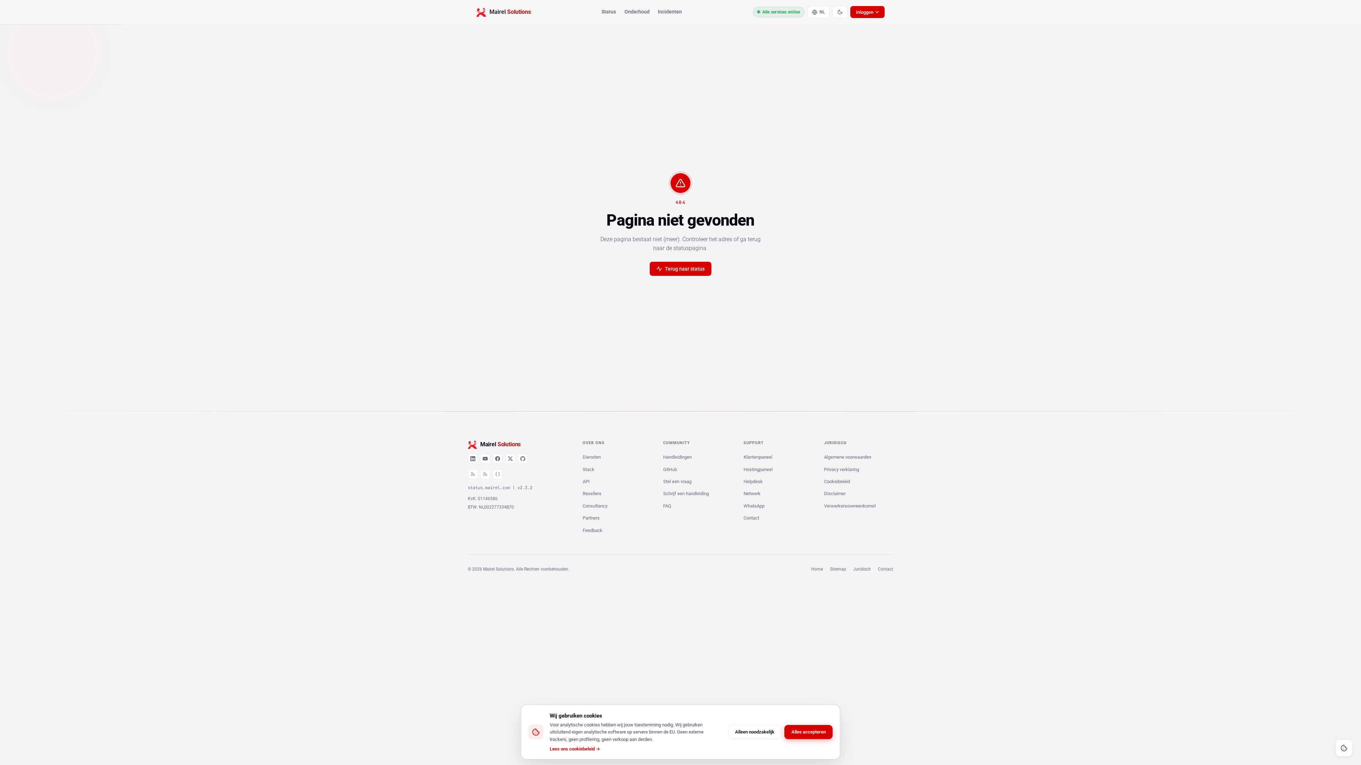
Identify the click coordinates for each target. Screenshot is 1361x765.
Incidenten (670, 12)
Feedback (593, 530)
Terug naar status (685, 269)
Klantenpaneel (758, 457)
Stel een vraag (677, 481)
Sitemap (838, 569)
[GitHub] (523, 459)
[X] (510, 459)
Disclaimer (835, 493)
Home (817, 569)
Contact (751, 518)
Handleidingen (677, 457)
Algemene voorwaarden (847, 457)
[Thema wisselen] (840, 12)
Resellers (592, 493)
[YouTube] (485, 459)
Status (608, 12)
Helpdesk (753, 481)
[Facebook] (498, 459)
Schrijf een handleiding (686, 493)
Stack (588, 469)
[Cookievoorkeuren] (1343, 748)
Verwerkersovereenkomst (850, 506)
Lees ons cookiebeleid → (575, 749)
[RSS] (473, 474)
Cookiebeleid (837, 481)
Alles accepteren (808, 732)
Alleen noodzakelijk (754, 732)
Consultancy (595, 506)
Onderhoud (637, 12)
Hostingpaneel (758, 469)
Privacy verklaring (841, 469)
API (586, 481)
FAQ (667, 506)
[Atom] (485, 474)
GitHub (670, 469)
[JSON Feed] (498, 474)
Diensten (592, 457)
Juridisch (862, 569)
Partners (591, 518)
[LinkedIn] (473, 459)
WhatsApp (754, 506)
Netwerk (752, 493)
